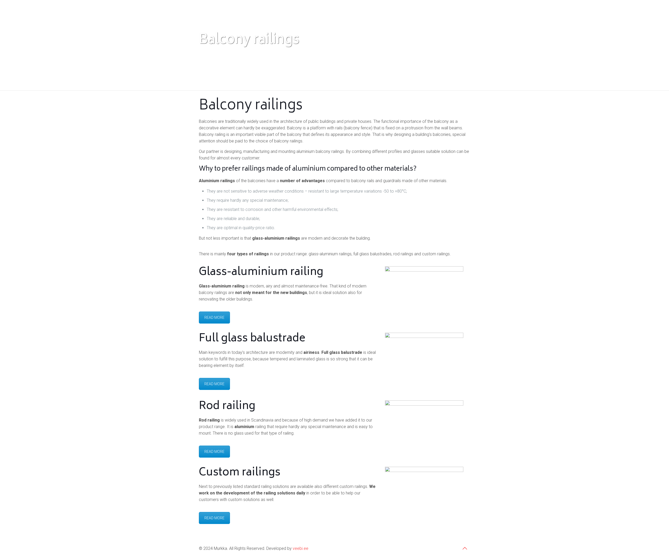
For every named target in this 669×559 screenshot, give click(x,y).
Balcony (229, 54)
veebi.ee (300, 548)
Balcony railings (263, 54)
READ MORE (214, 317)
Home (204, 54)
